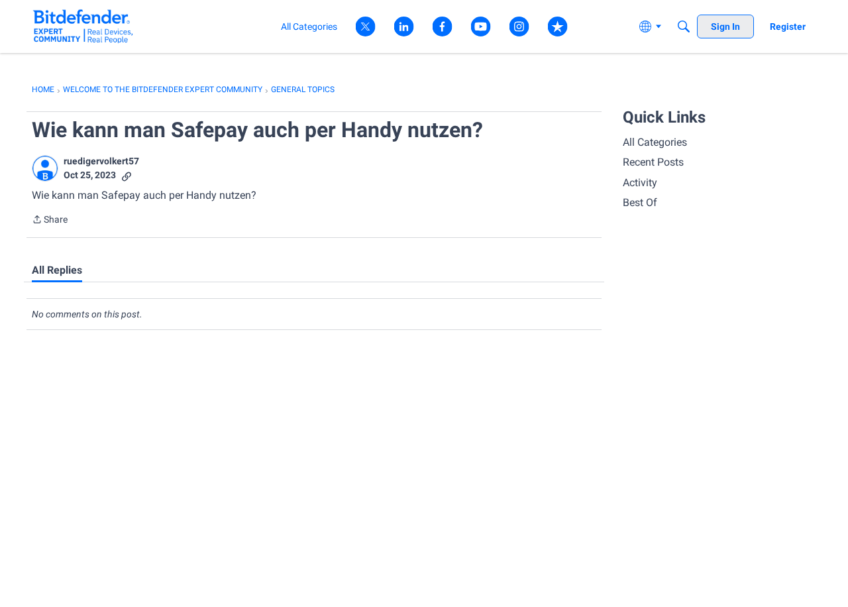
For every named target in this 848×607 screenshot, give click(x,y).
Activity (640, 182)
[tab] (57, 270)
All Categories (655, 142)
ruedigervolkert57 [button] (101, 161)
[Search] (684, 26)
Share (50, 220)
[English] (83, 26)
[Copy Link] (126, 175)
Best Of (640, 202)
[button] (45, 168)
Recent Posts (653, 162)
